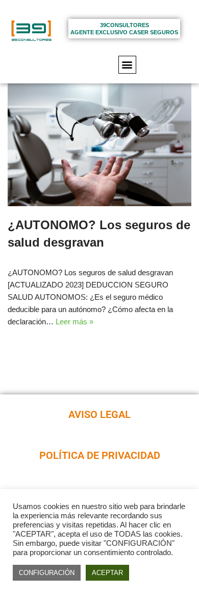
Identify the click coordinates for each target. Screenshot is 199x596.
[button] (127, 65)
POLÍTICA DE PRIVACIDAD (99, 455)
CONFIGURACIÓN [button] (46, 573)
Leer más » (74, 321)
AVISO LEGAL (99, 415)
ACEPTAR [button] (107, 573)
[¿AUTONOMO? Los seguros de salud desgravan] (99, 144)
